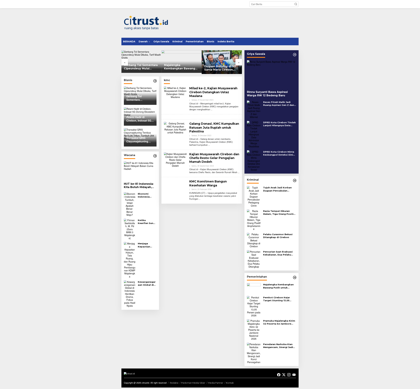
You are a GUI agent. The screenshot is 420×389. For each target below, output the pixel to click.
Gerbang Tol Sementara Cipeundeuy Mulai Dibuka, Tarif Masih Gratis (141, 66)
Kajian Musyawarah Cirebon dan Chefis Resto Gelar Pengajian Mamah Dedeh (214, 158)
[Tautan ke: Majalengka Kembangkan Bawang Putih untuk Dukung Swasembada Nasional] (254, 288)
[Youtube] (294, 375)
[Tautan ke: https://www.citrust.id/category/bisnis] (155, 81)
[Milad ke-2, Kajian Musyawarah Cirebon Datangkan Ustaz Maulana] (211, 109)
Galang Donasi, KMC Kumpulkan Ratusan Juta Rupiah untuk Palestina (214, 127)
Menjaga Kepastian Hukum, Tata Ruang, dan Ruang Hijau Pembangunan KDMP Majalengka (146, 245)
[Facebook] (279, 375)
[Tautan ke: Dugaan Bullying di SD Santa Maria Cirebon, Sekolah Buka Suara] (222, 62)
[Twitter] (284, 375)
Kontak (230, 382)
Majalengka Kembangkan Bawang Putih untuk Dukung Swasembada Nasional (180, 66)
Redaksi (174, 382)
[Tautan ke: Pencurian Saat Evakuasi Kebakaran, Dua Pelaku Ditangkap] (254, 258)
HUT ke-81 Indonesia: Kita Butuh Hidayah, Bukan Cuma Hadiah (139, 185)
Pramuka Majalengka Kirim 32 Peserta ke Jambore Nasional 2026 (279, 322)
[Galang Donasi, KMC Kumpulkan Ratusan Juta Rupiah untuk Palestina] (209, 144)
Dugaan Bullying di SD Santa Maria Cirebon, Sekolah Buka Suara (220, 68)
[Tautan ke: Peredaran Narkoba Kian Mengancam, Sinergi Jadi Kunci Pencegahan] (254, 352)
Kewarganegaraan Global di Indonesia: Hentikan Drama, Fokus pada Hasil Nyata (147, 283)
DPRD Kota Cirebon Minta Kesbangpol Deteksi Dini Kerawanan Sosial (278, 153)
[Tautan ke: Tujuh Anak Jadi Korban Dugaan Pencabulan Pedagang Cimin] (254, 196)
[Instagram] (289, 375)
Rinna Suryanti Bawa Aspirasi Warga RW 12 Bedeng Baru (267, 93)
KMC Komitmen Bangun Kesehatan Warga (208, 183)
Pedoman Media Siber (193, 382)
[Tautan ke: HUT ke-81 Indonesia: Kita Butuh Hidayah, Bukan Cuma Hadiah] (140, 170)
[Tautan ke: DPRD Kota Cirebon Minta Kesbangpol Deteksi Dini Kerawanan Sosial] (254, 160)
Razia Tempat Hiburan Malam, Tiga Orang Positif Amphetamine (279, 212)
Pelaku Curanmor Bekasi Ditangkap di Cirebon (278, 236)
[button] (296, 4)
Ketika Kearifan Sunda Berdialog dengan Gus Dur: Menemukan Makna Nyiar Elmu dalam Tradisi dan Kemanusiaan (147, 222)
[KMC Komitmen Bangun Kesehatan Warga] (199, 198)
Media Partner (215, 382)
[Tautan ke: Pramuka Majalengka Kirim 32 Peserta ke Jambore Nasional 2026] (254, 329)
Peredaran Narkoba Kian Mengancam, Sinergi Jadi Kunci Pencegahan (278, 346)
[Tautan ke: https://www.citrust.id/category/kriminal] (295, 180)
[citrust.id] (146, 22)
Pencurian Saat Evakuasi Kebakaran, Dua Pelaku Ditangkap (278, 253)
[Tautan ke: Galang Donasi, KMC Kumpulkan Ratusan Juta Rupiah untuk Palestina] (175, 127)
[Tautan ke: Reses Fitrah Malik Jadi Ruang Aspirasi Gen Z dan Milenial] (254, 109)
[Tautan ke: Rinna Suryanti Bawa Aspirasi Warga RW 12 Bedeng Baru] (271, 74)
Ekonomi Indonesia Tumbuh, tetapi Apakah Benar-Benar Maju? (146, 195)
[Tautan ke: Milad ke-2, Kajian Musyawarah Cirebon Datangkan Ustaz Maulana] (175, 92)
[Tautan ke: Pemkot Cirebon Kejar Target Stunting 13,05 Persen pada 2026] (254, 306)
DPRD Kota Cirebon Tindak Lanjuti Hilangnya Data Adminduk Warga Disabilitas (279, 124)
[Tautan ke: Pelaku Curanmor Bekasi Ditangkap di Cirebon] (254, 240)
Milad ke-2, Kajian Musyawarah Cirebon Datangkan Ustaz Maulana (213, 92)
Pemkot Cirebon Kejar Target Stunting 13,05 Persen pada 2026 (276, 299)
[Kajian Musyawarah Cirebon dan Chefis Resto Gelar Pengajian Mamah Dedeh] (238, 172)
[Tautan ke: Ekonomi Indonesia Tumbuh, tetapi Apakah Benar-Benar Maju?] (129, 204)
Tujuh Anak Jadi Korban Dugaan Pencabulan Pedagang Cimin (277, 189)
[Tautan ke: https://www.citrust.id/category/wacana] (155, 156)
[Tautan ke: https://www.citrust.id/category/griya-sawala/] (295, 55)
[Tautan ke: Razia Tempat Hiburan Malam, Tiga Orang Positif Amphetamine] (254, 219)
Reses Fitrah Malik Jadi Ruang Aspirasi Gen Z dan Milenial (278, 103)
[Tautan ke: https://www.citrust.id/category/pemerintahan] (295, 277)
